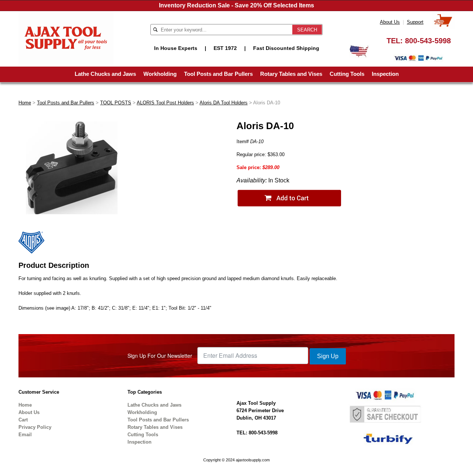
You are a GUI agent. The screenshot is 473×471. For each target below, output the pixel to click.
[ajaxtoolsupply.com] (65, 37)
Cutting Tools (347, 74)
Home (24, 102)
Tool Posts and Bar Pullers (218, 74)
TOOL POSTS (115, 102)
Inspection (385, 74)
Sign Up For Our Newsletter (159, 355)
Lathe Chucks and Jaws (105, 74)
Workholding (160, 74)
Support (415, 22)
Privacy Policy (34, 427)
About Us (390, 22)
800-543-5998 (428, 41)
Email (25, 434)
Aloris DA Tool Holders (224, 102)
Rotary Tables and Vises (291, 74)
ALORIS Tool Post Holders (165, 102)
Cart (23, 420)
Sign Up (327, 356)
